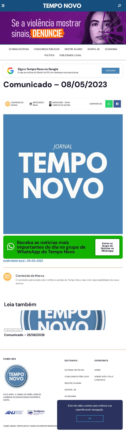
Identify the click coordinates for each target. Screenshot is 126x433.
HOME (97, 370)
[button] (109, 104)
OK (89, 418)
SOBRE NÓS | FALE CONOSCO (103, 378)
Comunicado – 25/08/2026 (24, 335)
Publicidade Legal (13, 330)
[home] (62, 6)
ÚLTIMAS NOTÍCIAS (74, 370)
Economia (70, 396)
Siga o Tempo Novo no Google (38, 69)
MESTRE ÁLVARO (73, 383)
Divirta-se (70, 389)
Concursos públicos (77, 376)
